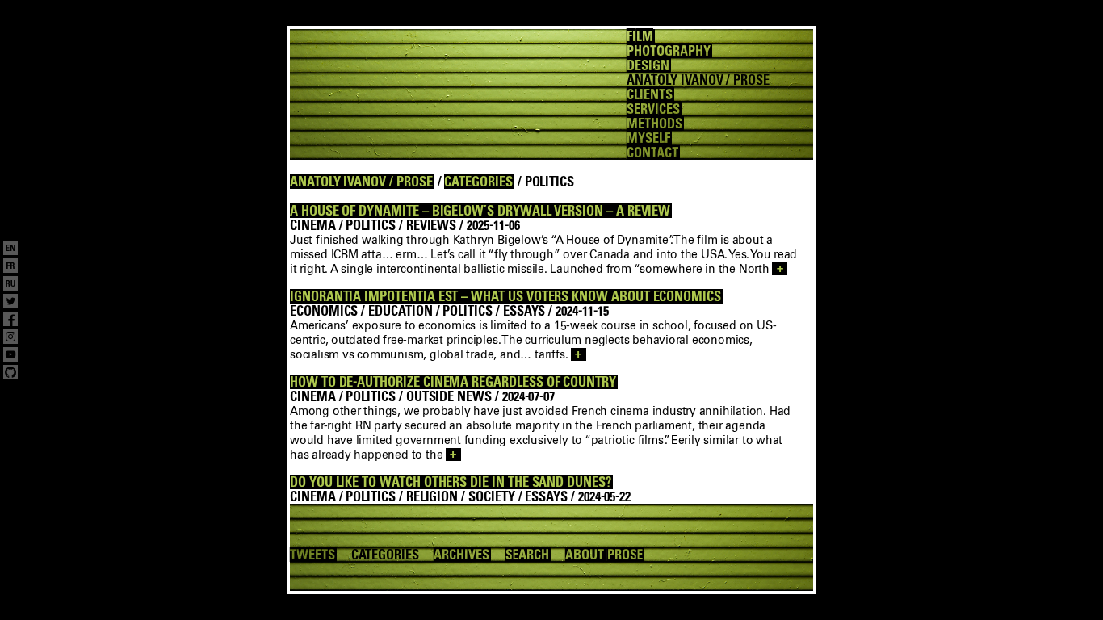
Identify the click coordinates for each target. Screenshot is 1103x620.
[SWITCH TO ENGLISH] (10, 249)
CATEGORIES (478, 181)
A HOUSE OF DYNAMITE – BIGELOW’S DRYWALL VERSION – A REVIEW (480, 210)
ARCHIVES (461, 554)
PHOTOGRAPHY (668, 51)
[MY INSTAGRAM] (10, 338)
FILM (640, 36)
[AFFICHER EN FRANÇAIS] (10, 267)
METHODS (654, 123)
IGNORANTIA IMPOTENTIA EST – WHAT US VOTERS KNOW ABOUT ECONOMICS (505, 296)
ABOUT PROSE (604, 554)
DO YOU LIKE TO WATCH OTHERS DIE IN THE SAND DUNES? (450, 482)
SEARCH (527, 554)
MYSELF (648, 138)
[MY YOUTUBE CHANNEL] (10, 356)
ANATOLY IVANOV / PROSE (361, 181)
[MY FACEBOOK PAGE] (10, 320)
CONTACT (652, 152)
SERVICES (653, 109)
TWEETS (312, 554)
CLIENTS (650, 94)
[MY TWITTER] (10, 303)
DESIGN (648, 65)
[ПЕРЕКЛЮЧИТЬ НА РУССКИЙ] (10, 285)
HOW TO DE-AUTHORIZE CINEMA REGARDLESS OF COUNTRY (453, 382)
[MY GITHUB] (10, 374)
